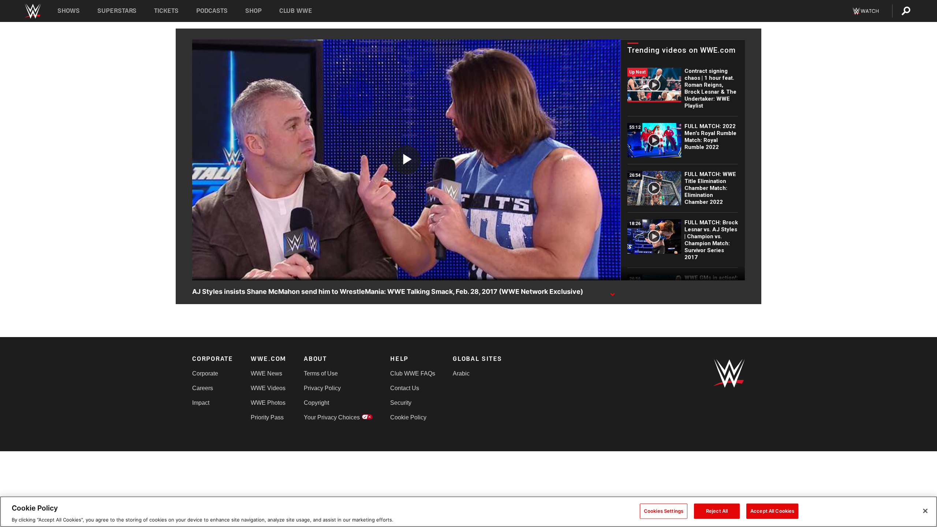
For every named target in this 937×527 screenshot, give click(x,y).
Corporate (205, 373)
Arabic (461, 373)
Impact (200, 403)
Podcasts (212, 10)
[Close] (925, 511)
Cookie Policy (408, 417)
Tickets (166, 10)
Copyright (316, 403)
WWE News (266, 373)
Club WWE (295, 10)
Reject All (717, 510)
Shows (68, 10)
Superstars (117, 10)
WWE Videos (268, 388)
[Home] (32, 11)
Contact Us (404, 388)
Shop (253, 10)
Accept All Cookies (772, 510)
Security (400, 403)
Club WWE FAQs (412, 373)
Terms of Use (321, 373)
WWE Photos (268, 403)
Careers (202, 388)
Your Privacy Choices (332, 417)
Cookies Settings (663, 510)
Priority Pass (267, 417)
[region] (468, 511)
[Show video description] (612, 292)
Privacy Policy (322, 388)
